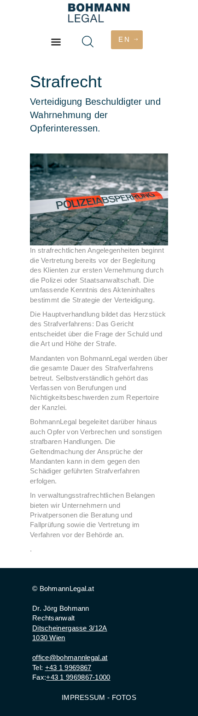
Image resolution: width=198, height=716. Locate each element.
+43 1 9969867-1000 (78, 677)
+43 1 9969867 (68, 667)
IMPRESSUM (83, 697)
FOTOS (124, 697)
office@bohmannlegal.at (70, 657)
